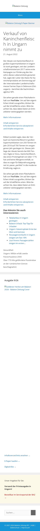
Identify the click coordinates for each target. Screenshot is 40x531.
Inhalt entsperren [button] (10, 123)
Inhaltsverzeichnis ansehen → (17, 455)
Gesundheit (8, 250)
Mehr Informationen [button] (12, 117)
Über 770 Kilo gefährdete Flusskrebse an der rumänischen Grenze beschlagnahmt (19, 263)
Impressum (25, 528)
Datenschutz (15, 528)
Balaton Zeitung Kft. (21, 525)
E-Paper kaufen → (12, 461)
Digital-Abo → (10, 466)
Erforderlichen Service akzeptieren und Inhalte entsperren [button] (18, 127)
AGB (32, 525)
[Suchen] (33, 512)
